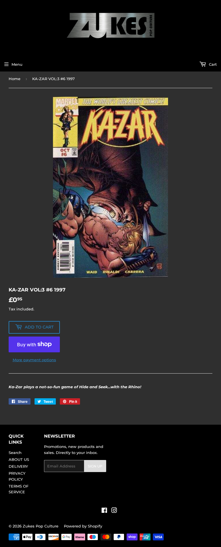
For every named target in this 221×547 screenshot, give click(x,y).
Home (14, 78)
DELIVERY (18, 466)
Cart (212, 64)
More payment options (34, 359)
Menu (17, 64)
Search (15, 452)
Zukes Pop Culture (40, 526)
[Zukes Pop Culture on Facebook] (104, 511)
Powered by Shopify (83, 526)
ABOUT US (19, 459)
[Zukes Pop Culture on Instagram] (114, 511)
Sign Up (95, 466)
